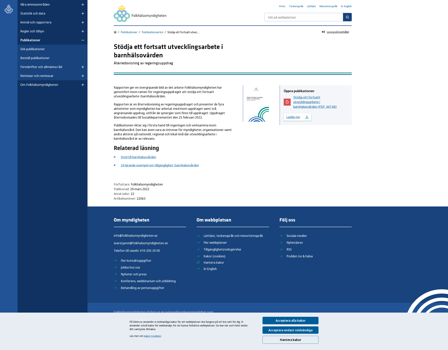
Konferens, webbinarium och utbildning (148, 281)
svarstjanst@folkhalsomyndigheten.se (141, 243)
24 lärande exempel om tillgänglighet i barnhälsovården (160, 165)
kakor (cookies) (152, 336)
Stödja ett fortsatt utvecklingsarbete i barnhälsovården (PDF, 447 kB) (315, 102)
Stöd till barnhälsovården (138, 157)
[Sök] (347, 17)
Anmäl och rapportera (35, 22)
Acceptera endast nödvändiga (290, 330)
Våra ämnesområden (35, 4)
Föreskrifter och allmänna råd (41, 67)
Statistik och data (32, 13)
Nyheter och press (133, 274)
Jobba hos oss (130, 267)
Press (282, 6)
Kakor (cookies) (214, 256)
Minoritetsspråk (328, 6)
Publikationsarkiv (152, 32)
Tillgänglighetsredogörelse (222, 249)
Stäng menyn (29, 96)
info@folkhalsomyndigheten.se (136, 235)
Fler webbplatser (215, 242)
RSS (289, 249)
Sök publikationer (32, 49)
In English (346, 6)
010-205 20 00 (150, 250)
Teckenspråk (296, 6)
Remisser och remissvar (37, 76)
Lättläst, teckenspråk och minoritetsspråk (233, 236)
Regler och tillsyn (32, 31)
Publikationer (30, 40)
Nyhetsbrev (294, 242)
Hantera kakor (290, 340)
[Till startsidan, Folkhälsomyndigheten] (8, 8)
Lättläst (311, 6)
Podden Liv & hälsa (299, 256)
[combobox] (308, 17)
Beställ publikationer (35, 58)
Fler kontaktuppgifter (136, 260)
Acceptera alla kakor (291, 320)
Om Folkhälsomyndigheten (39, 85)
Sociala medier (296, 236)
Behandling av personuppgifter (142, 288)
